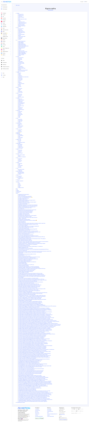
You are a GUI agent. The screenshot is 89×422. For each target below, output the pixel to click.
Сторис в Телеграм (21, 83)
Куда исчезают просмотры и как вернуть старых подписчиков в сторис (29, 285)
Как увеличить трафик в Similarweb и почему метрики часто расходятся (29, 242)
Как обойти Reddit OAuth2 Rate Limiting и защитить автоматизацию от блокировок (31, 352)
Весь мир (19, 140)
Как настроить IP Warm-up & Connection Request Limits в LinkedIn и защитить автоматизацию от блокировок (35, 340)
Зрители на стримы (21, 24)
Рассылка (19, 86)
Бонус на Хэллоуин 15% (22, 221)
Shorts (19, 65)
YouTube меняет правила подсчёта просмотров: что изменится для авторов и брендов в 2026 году (33, 395)
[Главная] (14, 5)
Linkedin (17, 162)
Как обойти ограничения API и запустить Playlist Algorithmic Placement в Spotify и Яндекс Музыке (33, 356)
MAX (17, 128)
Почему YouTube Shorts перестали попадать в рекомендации (27, 287)
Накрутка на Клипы (21, 54)
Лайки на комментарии (21, 25)
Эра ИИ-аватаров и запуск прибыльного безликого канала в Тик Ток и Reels (29, 375)
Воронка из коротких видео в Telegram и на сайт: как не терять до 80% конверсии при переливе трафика (34, 382)
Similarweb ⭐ (18, 132)
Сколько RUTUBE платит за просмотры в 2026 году (26, 369)
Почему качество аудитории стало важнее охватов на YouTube (28, 258)
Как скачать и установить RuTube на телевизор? (25, 234)
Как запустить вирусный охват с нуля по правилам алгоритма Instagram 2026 (30, 297)
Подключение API (50, 411)
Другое (17, 181)
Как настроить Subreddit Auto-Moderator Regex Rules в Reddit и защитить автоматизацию (32, 350)
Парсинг (19, 55)
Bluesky (19, 184)
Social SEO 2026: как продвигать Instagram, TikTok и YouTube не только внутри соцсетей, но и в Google (34, 390)
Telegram (25, 414)
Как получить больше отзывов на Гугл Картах (25, 212)
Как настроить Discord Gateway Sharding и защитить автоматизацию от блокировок (31, 344)
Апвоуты (19, 159)
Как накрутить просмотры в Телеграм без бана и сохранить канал (28, 289)
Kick (19, 182)
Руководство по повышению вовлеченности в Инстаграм (27, 209)
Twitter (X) (18, 110)
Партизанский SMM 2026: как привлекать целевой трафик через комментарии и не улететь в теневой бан (34, 381)
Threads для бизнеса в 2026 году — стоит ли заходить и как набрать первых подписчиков (31, 295)
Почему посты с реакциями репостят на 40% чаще (26, 264)
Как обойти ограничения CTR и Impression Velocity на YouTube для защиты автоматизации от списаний (34, 318)
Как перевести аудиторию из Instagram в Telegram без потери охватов (29, 286)
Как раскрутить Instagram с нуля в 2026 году (25, 259)
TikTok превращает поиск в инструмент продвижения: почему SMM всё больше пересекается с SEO (34, 396)
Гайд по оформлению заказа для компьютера (25, 240)
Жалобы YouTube (21, 67)
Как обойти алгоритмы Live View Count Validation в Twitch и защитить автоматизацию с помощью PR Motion (35, 330)
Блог (17, 193)
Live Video (19, 48)
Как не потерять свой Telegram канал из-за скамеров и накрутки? (28, 235)
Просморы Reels (20, 103)
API (17, 188)
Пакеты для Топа (20, 14)
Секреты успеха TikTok (21, 195)
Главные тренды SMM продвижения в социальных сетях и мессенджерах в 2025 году (31, 236)
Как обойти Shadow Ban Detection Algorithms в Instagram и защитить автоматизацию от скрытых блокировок (35, 311)
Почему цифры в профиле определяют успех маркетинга (27, 261)
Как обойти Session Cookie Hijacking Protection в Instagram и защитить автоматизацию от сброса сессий (34, 313)
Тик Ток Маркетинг (21, 208)
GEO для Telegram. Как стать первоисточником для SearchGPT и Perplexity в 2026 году (31, 268)
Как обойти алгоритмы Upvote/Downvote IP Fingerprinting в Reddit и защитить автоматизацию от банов (34, 351)
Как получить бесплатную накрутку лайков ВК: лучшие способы (28, 224)
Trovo (17, 168)
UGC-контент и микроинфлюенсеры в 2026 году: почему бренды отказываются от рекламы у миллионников (35, 383)
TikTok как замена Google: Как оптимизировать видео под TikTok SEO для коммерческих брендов (33, 377)
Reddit (27, 416)
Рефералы (20, 82)
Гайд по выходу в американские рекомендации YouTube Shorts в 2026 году (29, 284)
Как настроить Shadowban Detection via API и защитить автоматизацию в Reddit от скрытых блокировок (34, 353)
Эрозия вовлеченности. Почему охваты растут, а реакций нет (27, 244)
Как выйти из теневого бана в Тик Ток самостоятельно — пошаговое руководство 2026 (31, 288)
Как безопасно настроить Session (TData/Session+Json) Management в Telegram (30, 304)
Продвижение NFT (21, 173)
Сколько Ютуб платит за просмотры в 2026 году (25, 374)
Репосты (19, 33)
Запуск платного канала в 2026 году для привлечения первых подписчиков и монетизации (32, 299)
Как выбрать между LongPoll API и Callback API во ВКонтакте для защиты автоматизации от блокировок (34, 328)
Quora (17, 157)
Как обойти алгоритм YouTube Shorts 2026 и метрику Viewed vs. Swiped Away (30, 302)
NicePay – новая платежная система (24, 233)
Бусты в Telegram (21, 277)
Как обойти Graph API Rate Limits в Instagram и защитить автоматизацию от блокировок (31, 310)
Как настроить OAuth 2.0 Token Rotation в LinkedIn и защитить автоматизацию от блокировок (32, 342)
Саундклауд (18, 133)
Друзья (19, 155)
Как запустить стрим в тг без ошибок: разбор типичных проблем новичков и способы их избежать (33, 241)
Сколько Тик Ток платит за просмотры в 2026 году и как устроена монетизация (30, 371)
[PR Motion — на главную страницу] (7, 1)
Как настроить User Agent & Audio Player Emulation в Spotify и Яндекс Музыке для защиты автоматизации (34, 355)
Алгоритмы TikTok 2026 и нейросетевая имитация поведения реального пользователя (31, 275)
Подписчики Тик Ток (21, 31)
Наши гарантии (18, 191)
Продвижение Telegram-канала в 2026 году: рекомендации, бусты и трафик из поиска (31, 380)
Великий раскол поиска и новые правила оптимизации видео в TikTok (29, 362)
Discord (17, 153)
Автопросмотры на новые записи (23, 76)
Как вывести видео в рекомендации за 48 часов (25, 271)
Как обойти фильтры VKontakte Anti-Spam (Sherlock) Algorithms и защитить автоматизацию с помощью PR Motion (36, 327)
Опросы (19, 49)
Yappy (19, 186)
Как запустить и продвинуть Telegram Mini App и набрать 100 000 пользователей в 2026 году (32, 292)
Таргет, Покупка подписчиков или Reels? (24, 260)
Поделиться (20, 108)
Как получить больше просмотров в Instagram (25, 211)
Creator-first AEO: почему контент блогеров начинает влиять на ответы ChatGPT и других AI (32, 401)
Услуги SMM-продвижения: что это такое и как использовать (27, 205)
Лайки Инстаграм (21, 15)
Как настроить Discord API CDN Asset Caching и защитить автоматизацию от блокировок (32, 348)
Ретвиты (19, 112)
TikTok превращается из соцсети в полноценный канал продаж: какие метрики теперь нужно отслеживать (34, 394)
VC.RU (19, 183)
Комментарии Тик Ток (21, 32)
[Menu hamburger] (2, 2)
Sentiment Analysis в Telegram (22, 263)
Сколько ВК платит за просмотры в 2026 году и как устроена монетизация (29, 373)
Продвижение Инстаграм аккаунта (23, 194)
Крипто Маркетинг (19, 171)
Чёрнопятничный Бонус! (22, 222)
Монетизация (20, 66)
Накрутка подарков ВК (21, 52)
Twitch (17, 93)
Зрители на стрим (21, 105)
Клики (19, 117)
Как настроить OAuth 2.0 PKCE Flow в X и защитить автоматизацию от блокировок (31, 337)
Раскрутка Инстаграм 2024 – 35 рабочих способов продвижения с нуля (29, 231)
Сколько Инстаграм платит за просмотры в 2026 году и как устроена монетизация (31, 368)
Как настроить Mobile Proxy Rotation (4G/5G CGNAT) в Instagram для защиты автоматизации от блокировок (35, 309)
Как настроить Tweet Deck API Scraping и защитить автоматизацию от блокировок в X (31, 336)
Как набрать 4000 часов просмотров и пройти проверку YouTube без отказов (30, 273)
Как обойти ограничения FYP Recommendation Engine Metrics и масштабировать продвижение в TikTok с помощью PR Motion (38, 323)
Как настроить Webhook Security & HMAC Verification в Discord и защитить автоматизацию (32, 347)
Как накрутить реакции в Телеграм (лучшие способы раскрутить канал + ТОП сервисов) (31, 238)
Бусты (19, 81)
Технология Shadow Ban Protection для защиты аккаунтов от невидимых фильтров (31, 274)
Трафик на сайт (18, 139)
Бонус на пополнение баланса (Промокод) (24, 196)
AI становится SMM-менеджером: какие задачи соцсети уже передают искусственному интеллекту (34, 398)
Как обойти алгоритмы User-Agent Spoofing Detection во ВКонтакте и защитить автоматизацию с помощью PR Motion (36, 326)
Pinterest (19, 185)
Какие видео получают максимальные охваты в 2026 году (27, 389)
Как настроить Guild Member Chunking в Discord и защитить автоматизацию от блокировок (32, 346)
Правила (17, 190)
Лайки (19, 60)
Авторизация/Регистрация (20, 402)
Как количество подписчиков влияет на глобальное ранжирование (28, 266)
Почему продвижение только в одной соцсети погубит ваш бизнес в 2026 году (30, 364)
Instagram (17, 13)
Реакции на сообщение (22, 156)
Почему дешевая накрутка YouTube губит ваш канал (26, 270)
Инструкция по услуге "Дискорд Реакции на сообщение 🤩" (27, 220)
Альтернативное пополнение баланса (24, 219)
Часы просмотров (21, 62)
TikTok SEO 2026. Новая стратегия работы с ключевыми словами (28, 278)
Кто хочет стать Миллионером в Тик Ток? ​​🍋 (25, 197)
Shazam (17, 179)
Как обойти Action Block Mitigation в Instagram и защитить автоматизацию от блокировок (32, 312)
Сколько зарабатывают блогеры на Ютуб (24, 237)
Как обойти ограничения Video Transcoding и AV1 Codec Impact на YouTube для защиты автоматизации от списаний (36, 317)
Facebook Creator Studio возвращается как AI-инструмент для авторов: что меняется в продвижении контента (35, 392)
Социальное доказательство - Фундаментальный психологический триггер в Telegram (31, 243)
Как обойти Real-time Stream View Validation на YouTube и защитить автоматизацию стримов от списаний (34, 316)
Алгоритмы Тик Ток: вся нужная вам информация (25, 210)
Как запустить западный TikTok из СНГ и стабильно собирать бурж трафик (29, 298)
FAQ (17, 189)
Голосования (20, 79)
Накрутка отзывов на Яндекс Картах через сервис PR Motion (27, 217)
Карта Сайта (37, 412)
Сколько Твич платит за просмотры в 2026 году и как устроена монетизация (30, 372)
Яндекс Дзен (18, 143)
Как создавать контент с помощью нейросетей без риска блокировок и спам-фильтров (31, 296)
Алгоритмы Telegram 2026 (22, 262)
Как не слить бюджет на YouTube (23, 272)
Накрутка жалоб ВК (21, 50)
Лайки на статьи (20, 147)
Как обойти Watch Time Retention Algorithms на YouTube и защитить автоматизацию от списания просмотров (35, 314)
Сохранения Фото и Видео (22, 22)
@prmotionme (62, 414)
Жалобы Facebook (21, 109)
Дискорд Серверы (21, 172)
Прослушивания (20, 135)
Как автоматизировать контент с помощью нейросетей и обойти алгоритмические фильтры (32, 363)
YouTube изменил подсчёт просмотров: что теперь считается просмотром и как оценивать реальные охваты (35, 399)
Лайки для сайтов (21, 187)
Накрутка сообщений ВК (22, 53)
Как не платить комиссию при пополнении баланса (26, 232)
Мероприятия (20, 107)
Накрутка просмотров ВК (21, 413)
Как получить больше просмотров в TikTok (24, 207)
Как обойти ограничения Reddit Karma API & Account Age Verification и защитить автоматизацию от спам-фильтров (36, 349)
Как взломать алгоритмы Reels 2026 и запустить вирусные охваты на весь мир (30, 293)
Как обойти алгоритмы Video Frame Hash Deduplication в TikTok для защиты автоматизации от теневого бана (35, 322)
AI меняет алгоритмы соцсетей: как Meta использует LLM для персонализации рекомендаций (33, 391)
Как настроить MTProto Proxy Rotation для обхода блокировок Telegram (29, 303)
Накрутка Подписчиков (21, 41)
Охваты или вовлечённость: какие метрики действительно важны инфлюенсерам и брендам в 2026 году (34, 393)
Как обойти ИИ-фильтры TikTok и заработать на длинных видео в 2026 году (30, 301)
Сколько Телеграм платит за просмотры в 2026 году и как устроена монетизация (30, 370)
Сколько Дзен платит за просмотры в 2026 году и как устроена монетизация (30, 366)
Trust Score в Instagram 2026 (22, 250)
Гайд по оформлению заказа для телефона (24, 239)
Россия (19, 141)
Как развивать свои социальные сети (24, 214)
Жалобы (19, 26)
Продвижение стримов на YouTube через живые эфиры (26, 294)
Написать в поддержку (63, 419)
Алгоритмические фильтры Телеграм (24, 245)
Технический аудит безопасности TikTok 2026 (25, 248)
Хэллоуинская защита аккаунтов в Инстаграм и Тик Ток (26, 200)
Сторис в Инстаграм (21, 21)
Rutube (17, 87)
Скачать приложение (50, 416)
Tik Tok (17, 27)
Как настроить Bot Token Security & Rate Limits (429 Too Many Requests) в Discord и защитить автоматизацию (35, 345)
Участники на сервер (21, 154)
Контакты (19, 167)
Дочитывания (20, 144)
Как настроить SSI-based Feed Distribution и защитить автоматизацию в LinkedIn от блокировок (33, 343)
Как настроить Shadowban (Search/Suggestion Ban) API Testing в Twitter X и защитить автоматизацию (34, 338)
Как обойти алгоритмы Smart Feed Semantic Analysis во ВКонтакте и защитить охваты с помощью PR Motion (35, 329)
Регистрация (49, 410)
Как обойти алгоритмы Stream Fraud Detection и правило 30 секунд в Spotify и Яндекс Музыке (33, 354)
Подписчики (20, 59)
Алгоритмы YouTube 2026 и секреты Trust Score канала (26, 269)
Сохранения (20, 38)
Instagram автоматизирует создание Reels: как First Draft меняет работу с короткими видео (32, 400)
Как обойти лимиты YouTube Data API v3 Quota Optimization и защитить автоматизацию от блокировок (34, 315)
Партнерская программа (39, 416)
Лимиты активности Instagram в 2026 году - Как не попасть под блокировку (30, 252)
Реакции (19, 74)
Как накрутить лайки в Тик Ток (22, 199)
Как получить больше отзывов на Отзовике (25, 216)
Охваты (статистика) (21, 23)
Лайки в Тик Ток (20, 30)
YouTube (17, 56)
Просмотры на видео (21, 102)
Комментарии (20, 61)
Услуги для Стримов (21, 34)
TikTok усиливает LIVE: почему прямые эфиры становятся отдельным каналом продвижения (32, 397)
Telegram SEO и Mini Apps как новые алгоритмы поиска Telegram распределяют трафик (31, 376)
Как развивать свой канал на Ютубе (23, 213)
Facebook (21, 415)
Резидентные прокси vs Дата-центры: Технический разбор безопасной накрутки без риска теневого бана (34, 251)
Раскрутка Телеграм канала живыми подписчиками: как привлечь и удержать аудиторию (31, 223)
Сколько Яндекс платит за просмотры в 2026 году (26, 367)
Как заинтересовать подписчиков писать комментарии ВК (27, 215)
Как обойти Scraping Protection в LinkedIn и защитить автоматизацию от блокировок (31, 341)
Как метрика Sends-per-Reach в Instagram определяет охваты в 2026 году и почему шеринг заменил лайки (34, 365)
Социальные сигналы (21, 142)
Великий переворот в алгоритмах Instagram (25, 300)
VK (16, 40)
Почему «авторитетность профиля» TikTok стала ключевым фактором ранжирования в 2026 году (33, 249)
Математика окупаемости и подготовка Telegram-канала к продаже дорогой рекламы (31, 276)
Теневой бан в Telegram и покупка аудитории (25, 291)
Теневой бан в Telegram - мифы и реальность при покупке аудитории (28, 267)
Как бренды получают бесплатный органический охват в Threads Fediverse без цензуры (31, 378)
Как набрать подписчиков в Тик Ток (23, 198)
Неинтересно (20, 37)
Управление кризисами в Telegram (23, 265)
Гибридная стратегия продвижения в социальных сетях (26, 206)
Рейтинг (19, 104)
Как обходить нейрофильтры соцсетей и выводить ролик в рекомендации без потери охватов (33, 379)
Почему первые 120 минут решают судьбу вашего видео (27, 257)
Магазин (2, 58)
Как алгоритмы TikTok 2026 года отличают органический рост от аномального (30, 246)
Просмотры (20, 29)
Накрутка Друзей (20, 42)
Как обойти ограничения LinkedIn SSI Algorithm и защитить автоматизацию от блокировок (32, 339)
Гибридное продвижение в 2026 (23, 247)
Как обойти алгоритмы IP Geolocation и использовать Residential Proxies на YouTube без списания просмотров (35, 319)
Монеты (19, 39)
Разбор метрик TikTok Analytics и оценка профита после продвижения (29, 290)
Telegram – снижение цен (22, 218)
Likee (17, 118)
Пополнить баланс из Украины (22, 225)
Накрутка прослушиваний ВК (22, 51)
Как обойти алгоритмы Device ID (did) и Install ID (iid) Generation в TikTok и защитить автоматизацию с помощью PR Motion (37, 320)
